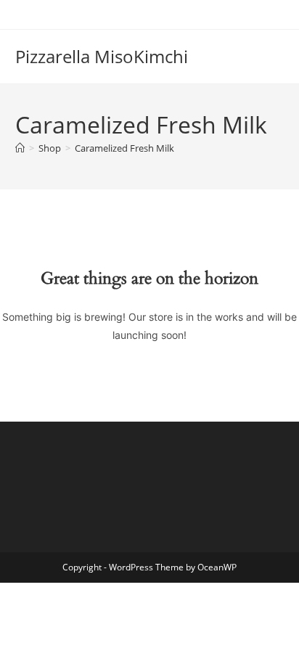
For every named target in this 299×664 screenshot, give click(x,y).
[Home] (20, 148)
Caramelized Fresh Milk (124, 148)
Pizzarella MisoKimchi (101, 56)
